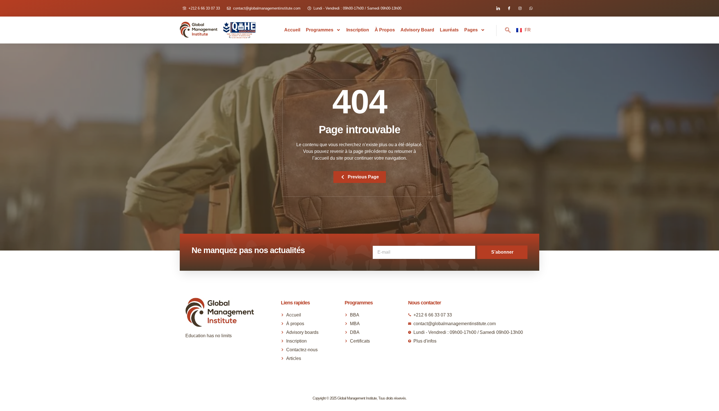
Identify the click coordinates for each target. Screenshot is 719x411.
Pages (471, 29)
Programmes (319, 29)
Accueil (292, 29)
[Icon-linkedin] (498, 8)
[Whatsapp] (530, 8)
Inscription (357, 29)
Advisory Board (417, 29)
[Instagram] (520, 8)
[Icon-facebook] (509, 8)
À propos (385, 29)
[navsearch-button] (504, 30)
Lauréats (449, 29)
